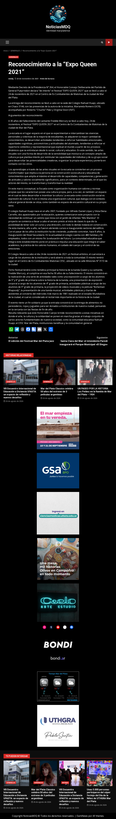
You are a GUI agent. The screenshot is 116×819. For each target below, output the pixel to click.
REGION (93, 783)
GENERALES (13, 57)
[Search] (102, 42)
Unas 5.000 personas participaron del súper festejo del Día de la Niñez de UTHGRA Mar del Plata (99, 773)
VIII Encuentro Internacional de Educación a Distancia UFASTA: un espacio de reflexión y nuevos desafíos (21, 372)
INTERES (65, 783)
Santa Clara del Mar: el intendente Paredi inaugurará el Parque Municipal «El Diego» (84, 341)
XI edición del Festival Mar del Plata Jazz (31, 339)
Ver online (109, 42)
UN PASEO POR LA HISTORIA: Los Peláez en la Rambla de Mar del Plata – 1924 (95, 372)
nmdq (10, 78)
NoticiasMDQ (58, 26)
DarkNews (82, 815)
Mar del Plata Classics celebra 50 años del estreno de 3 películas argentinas (58, 372)
